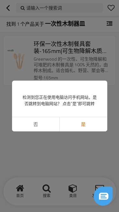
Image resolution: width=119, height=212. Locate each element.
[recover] (103, 196)
